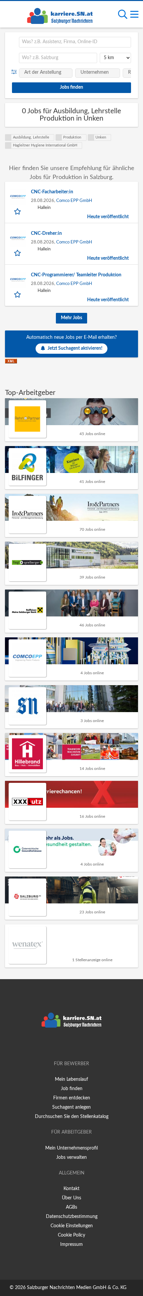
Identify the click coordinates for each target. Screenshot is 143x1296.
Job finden (71, 1088)
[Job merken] (18, 211)
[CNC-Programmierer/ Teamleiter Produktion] (18, 280)
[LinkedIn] (82, 1045)
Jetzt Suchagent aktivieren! (75, 348)
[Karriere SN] (59, 15)
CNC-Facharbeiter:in (52, 192)
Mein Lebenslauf (71, 1079)
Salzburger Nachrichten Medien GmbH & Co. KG (76, 1287)
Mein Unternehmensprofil (71, 1148)
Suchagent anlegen (71, 1107)
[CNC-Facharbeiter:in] (18, 197)
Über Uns (71, 1198)
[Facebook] (62, 1045)
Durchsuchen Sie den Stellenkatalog (71, 1116)
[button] (15, 72)
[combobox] (75, 42)
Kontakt (71, 1188)
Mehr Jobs (71, 318)
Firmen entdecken (71, 1098)
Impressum (71, 1244)
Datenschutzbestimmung (71, 1216)
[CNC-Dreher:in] (18, 238)
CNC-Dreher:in (46, 233)
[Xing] (72, 1045)
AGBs (71, 1207)
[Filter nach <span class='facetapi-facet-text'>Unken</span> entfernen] (91, 137)
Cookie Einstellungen (72, 1226)
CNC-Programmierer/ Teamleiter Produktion (76, 275)
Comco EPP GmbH (74, 201)
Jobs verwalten (71, 1157)
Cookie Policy (71, 1235)
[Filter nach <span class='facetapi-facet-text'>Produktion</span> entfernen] (59, 137)
